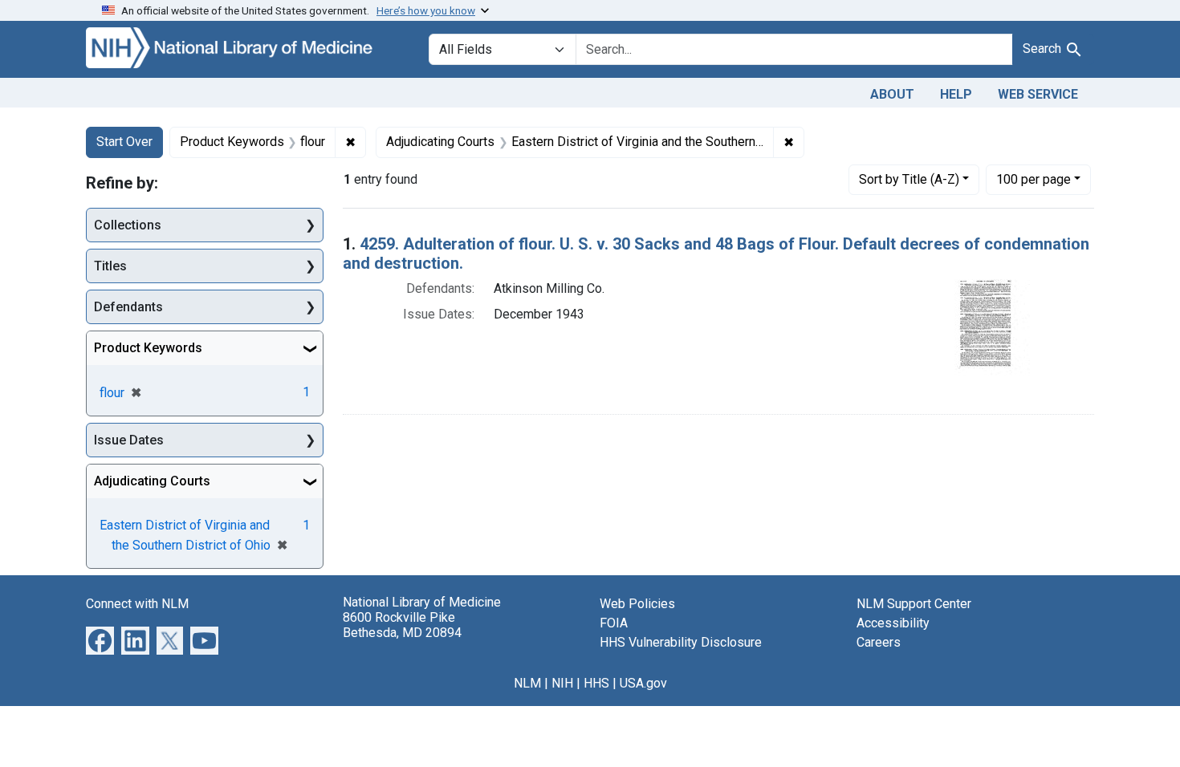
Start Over (124, 141)
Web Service (1038, 94)
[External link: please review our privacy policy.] (100, 639)
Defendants (128, 307)
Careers (879, 642)
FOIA (614, 623)
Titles (110, 266)
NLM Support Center (914, 603)
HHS (596, 683)
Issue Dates (129, 440)
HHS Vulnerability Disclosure (681, 642)
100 (1033, 179)
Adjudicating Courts (152, 481)
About (892, 94)
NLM (527, 683)
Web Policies (637, 603)
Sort (909, 179)
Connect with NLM (137, 603)
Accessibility (893, 623)
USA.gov (643, 683)
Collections (127, 225)
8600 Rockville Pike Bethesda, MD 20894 (402, 625)
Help (956, 94)
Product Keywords (148, 347)
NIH (562, 683)
